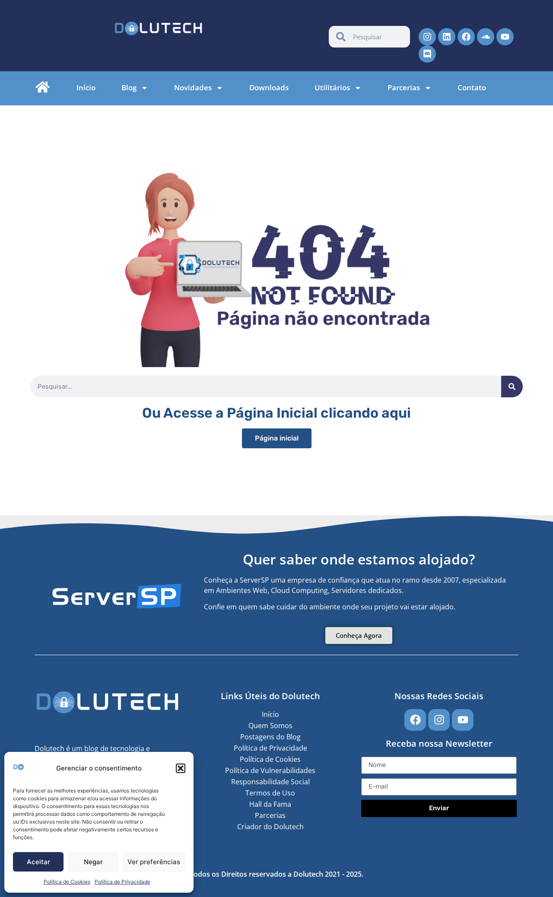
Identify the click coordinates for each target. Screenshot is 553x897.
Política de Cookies (67, 881)
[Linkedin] (446, 36)
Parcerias (404, 87)
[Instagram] (427, 36)
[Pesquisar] (512, 386)
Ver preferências (153, 862)
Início (85, 87)
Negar (93, 862)
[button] (180, 768)
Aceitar (38, 862)
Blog (129, 87)
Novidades (193, 87)
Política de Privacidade (122, 881)
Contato (472, 87)
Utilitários (332, 87)
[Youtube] (505, 36)
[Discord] (427, 54)
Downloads (269, 87)
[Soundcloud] (485, 36)
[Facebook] (466, 36)
